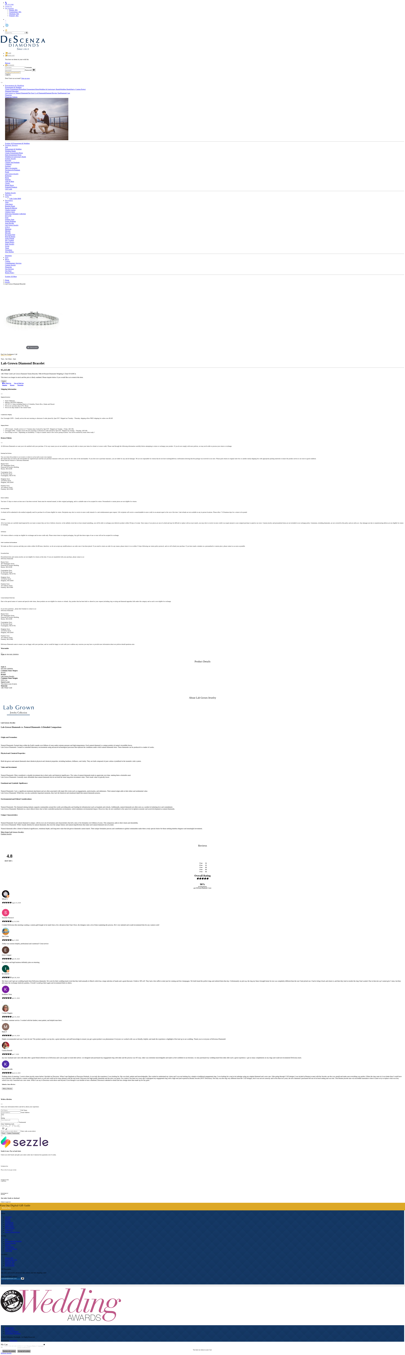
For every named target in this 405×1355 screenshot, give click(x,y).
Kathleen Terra (7, 994)
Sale (6, 147)
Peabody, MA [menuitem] (14, 16)
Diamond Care (65, 93)
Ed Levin (8, 216)
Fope (6, 217)
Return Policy (9, 273)
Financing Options (11, 97)
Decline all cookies (9, 1351)
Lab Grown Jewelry (11, 225)
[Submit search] (26, 33)
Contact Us (9, 1230)
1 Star (200, 871)
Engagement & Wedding (14, 85)
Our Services (9, 269)
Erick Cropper (6, 955)
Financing (8, 95)
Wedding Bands (65, 89)
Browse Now (6, 1208)
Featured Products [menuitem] (11, 1249)
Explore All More (11, 276)
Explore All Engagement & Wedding (17, 143)
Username (28, 67)
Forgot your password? (13, 72)
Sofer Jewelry (9, 244)
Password (28, 70)
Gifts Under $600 (15, 198)
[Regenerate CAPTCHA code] (6, 1129)
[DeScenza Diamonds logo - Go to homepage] (23, 47)
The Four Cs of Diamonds (36, 93)
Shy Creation (9, 240)
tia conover (5, 974)
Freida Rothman (10, 221)
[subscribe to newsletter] (22, 1278)
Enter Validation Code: (7, 1124)
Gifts (7, 197)
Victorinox (8, 250)
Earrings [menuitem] (8, 166)
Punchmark (13, 1341)
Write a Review (7, 1088)
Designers (9, 200)
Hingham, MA (10, 1262)
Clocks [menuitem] (7, 183)
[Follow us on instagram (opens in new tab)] (204, 21)
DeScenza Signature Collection (15, 214)
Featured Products (11, 187)
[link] (204, 6)
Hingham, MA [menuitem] (14, 14)
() (206, 863)
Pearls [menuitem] (7, 172)
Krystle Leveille (7, 1069)
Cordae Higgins (7, 1013)
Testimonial (22, 1122)
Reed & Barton (10, 237)
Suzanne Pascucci (8, 918)
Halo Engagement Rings (31, 89)
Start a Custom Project (78, 89)
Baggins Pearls (10, 206)
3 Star (200, 867)
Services (8, 1221)
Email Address (25, 1112)
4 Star (200, 865)
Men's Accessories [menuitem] (11, 168)
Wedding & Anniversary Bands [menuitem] (15, 157)
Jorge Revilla (9, 223)
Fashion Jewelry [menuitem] (10, 1243)
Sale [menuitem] (6, 1239)
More (7, 259)
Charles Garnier (10, 210)
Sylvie (7, 246)
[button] (204, 8)
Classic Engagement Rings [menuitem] (14, 153)
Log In (8, 74)
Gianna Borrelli (7, 1050)
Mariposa (8, 229)
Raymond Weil (10, 235)
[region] (32, 318)
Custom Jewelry (10, 265)
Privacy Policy (10, 1228)
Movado (8, 233)
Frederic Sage (9, 219)
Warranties (20, 385)
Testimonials (9, 1223)
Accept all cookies (24, 1351)
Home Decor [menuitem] (9, 185)
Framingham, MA (11, 1260)
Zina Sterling (9, 252)
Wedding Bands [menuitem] (10, 151)
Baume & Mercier (11, 208)
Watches (8, 179)
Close (3, 1133)
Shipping (4, 385)
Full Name (24, 1110)
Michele (7, 231)
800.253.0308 (9, 1265)
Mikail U (5, 899)
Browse (7, 63)
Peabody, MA (9, 1264)
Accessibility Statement (13, 1333)
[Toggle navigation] (2, 82)
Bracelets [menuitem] (8, 160)
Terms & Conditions (12, 1331)
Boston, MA (9, 1258)
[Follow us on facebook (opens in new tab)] (204, 19)
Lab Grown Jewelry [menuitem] (11, 174)
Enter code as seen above (28, 1131)
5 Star (200, 863)
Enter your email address (9, 1276)
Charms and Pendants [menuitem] (12, 162)
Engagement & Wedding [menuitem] (13, 1241)
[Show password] (34, 70)
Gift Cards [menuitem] (8, 1251)
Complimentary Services (13, 263)
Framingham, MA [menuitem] (15, 12)
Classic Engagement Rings (14, 89)
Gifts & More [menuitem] (9, 1247)
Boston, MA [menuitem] (13, 10)
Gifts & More (9, 181)
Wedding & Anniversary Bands (49, 89)
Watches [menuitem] (8, 1245)
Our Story (8, 271)
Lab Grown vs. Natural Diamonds (16, 93)
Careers (7, 261)
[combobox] (15, 33)
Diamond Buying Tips (52, 93)
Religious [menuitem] (8, 176)
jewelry (7, 282)
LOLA (7, 227)
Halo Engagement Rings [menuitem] (13, 155)
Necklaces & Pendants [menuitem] (12, 170)
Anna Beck (9, 204)
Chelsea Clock (10, 212)
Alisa (7, 202)
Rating (3, 1118)
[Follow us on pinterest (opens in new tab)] (204, 22)
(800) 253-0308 (6, 355)
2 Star (200, 869)
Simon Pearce (9, 242)
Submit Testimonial (13, 1133)
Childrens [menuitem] (8, 164)
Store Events (9, 1224)
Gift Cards (8, 189)
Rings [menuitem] (7, 178)
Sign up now (25, 78)
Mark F (4, 1032)
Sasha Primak (9, 238)
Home (7, 280)
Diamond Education (11, 91)
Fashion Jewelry (11, 145)
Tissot (7, 248)
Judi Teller (5, 936)
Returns (12, 385)
